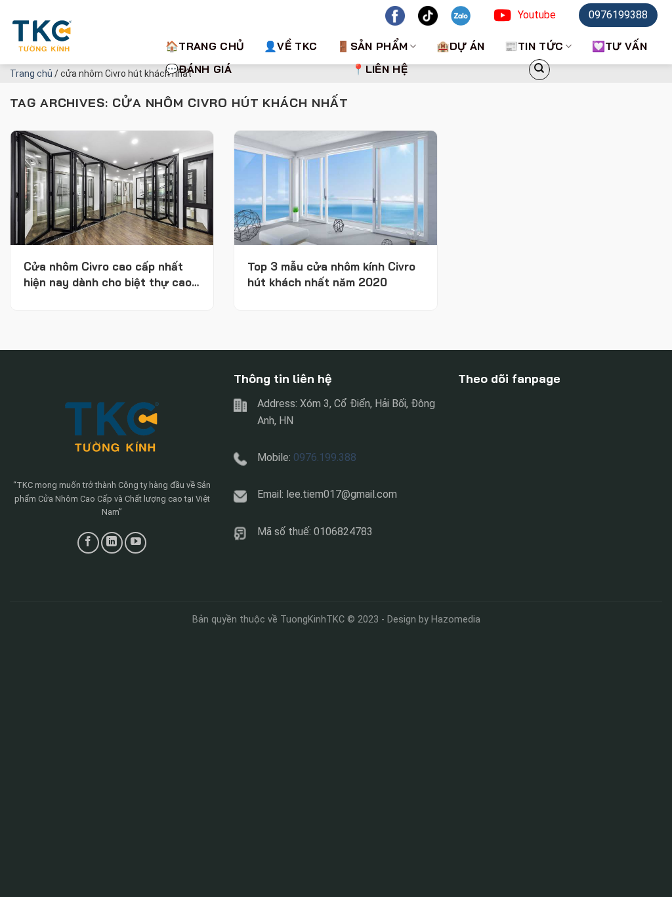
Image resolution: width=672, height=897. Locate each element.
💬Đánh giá (198, 69)
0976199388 (618, 15)
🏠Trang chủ (204, 46)
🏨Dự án (460, 46)
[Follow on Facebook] (88, 543)
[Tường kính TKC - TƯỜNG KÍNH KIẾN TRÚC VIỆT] (75, 32)
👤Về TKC (290, 46)
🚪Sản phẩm (372, 46)
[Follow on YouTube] (135, 543)
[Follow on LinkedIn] (112, 543)
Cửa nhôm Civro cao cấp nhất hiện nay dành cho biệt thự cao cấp (108, 274)
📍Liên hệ (380, 69)
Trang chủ (31, 73)
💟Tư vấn (619, 46)
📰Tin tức (534, 46)
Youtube (537, 15)
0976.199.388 (324, 457)
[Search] (539, 69)
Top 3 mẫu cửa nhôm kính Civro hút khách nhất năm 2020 (331, 274)
